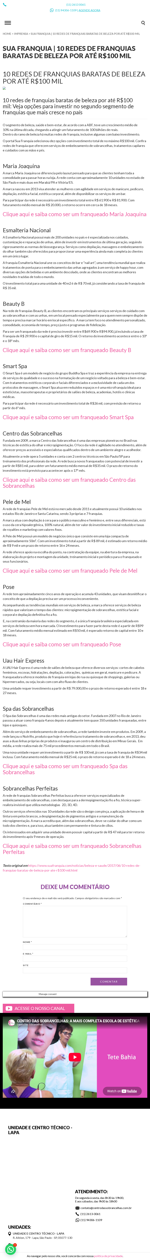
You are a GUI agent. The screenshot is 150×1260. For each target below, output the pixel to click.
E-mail (28, 953)
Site (26, 965)
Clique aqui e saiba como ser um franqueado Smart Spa (68, 417)
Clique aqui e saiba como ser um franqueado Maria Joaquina (75, 214)
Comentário (32, 903)
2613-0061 (93, 1214)
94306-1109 (69, 10)
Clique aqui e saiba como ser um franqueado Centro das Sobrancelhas (69, 482)
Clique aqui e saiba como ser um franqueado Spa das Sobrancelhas (65, 769)
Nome (27, 942)
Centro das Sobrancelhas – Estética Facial (75, 22)
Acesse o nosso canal (40, 1008)
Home (7, 33)
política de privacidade (108, 1256)
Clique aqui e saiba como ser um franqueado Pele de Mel (70, 570)
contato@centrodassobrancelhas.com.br (106, 1208)
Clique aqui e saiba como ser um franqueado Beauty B (67, 350)
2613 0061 (79, 4)
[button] (10, 1249)
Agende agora (89, 10)
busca (143, 23)
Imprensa (21, 33)
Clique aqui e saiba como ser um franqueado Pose (62, 644)
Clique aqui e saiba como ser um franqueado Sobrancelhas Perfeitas (72, 848)
